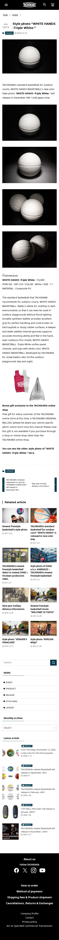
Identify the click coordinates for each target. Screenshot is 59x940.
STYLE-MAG (11, 701)
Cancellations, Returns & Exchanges (29, 903)
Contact (29, 917)
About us (29, 859)
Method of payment (29, 891)
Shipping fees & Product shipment (29, 897)
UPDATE (9, 33)
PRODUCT (11, 688)
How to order (29, 885)
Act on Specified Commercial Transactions (29, 925)
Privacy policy (29, 921)
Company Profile (30, 913)
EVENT (9, 682)
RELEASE (10, 695)
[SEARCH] (53, 663)
